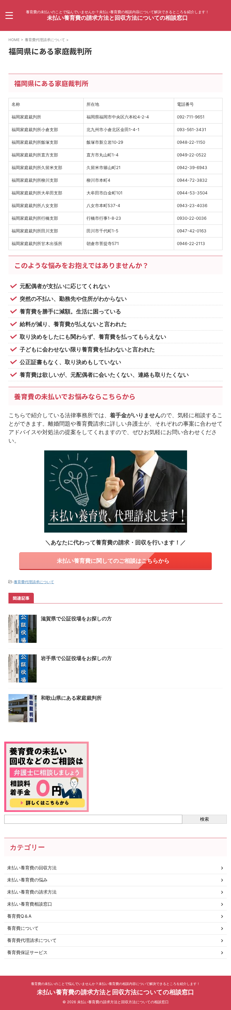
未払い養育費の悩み (27, 880)
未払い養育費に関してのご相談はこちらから (113, 560)
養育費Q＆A (19, 916)
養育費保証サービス (27, 952)
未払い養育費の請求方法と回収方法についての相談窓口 (117, 17)
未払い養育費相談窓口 (29, 904)
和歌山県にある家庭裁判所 (71, 698)
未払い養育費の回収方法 (32, 867)
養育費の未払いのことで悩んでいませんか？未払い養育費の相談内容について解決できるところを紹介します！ (115, 984)
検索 (204, 819)
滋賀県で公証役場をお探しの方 (76, 618)
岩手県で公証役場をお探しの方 (76, 658)
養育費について (23, 928)
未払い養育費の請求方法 (32, 892)
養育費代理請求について (34, 582)
